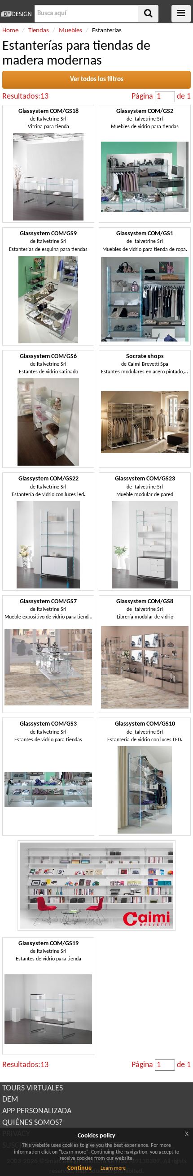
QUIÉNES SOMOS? (32, 1123)
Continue (79, 1168)
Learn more (113, 1168)
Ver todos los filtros (96, 79)
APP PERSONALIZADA (36, 1111)
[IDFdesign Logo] (16, 13)
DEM (10, 1099)
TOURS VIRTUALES (32, 1088)
